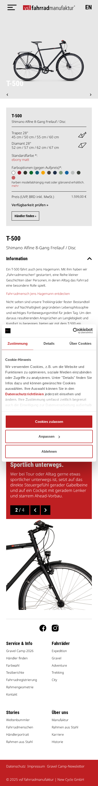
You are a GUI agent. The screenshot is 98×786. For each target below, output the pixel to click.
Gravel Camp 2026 (20, 651)
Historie (57, 742)
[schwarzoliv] (25, 173)
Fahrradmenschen (19, 727)
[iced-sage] (78, 173)
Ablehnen (49, 451)
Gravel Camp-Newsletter (66, 766)
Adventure (59, 665)
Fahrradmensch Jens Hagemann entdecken (38, 293)
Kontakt (11, 694)
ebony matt (20, 159)
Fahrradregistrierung (21, 680)
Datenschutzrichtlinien (24, 394)
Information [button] (17, 258)
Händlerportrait (17, 734)
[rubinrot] (19, 173)
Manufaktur (60, 720)
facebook (42, 628)
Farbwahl (12, 665)
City (54, 680)
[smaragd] (31, 173)
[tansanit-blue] (67, 173)
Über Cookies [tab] (80, 343)
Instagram (55, 628)
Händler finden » (25, 216)
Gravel (56, 658)
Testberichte (15, 672)
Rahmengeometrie (20, 687)
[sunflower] (43, 173)
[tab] (49, 258)
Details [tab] (49, 343)
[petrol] (37, 173)
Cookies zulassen (49, 421)
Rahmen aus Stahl (19, 742)
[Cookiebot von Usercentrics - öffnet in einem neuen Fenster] (73, 331)
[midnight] (55, 173)
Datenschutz (16, 766)
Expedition (59, 651)
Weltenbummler (18, 720)
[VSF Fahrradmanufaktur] (49, 7)
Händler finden (17, 658)
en (88, 7)
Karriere (58, 734)
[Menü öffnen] (10, 7)
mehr (15, 186)
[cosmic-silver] (73, 173)
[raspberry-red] (13, 178)
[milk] (13, 173)
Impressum (36, 766)
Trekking (58, 672)
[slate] (49, 173)
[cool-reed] (61, 173)
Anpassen (46, 436)
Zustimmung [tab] (18, 343)
